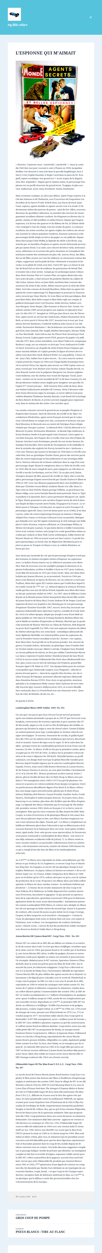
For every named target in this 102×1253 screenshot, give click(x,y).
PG (35, 1196)
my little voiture (17, 24)
